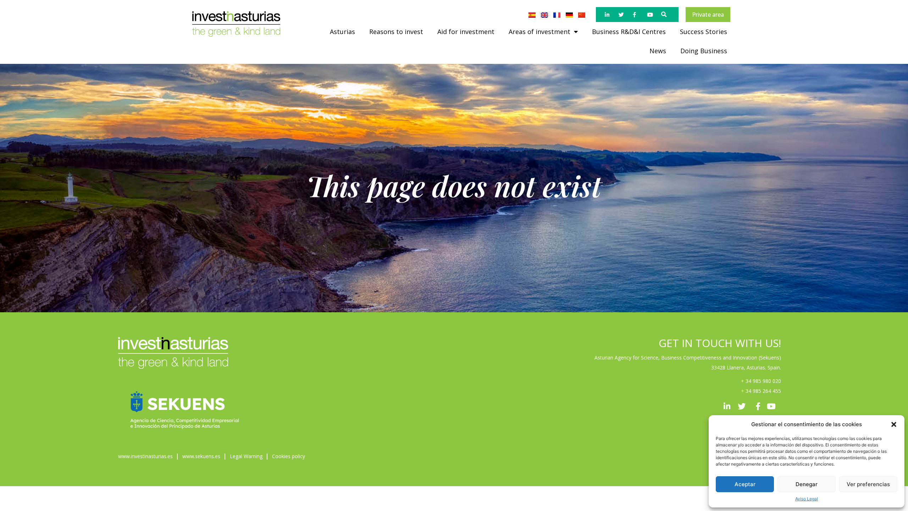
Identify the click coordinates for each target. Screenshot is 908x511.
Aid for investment (465, 31)
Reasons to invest (396, 31)
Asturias (342, 31)
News (657, 50)
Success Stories (703, 31)
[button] (893, 424)
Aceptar (745, 484)
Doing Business (703, 50)
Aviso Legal (806, 498)
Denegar (807, 484)
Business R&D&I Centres (629, 31)
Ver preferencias (868, 484)
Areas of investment (539, 31)
